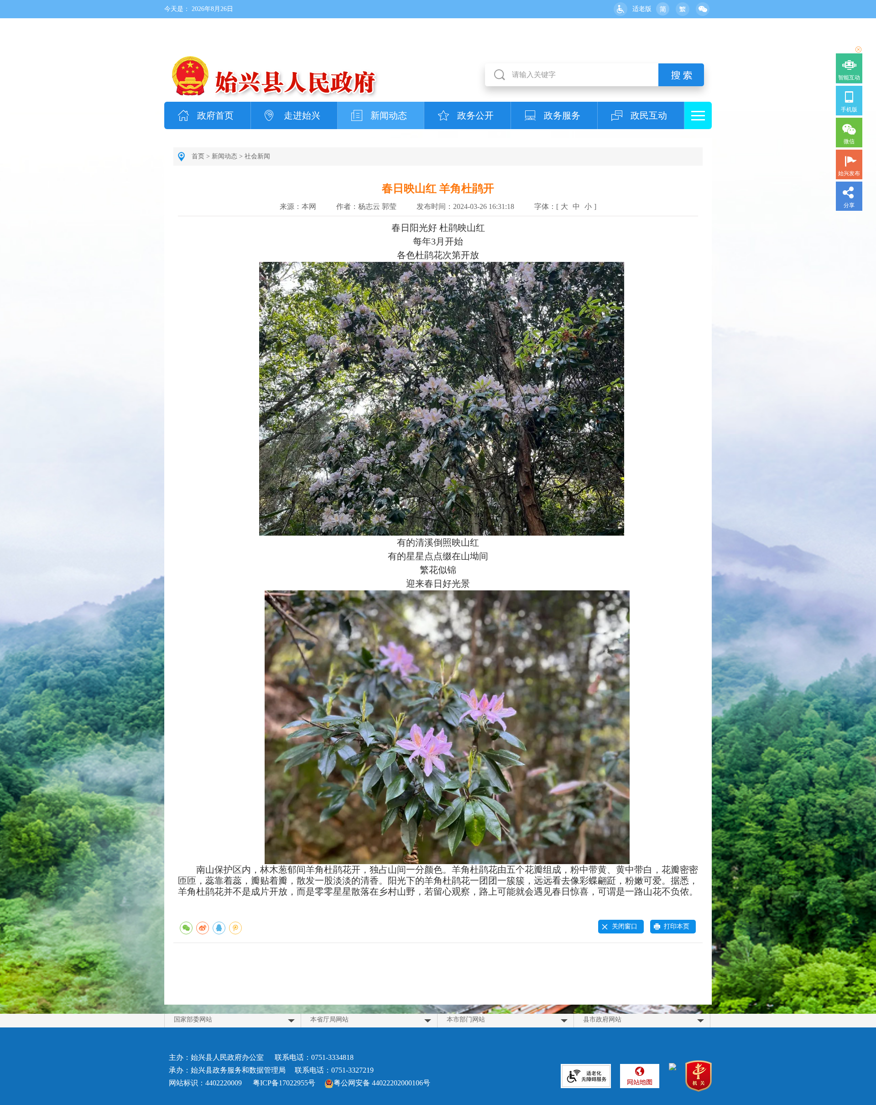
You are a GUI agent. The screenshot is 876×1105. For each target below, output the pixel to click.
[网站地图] (639, 1076)
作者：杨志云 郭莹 (366, 206)
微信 (849, 141)
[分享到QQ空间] (235, 928)
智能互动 (849, 77)
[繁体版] (682, 9)
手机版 (849, 109)
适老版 (642, 8)
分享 (849, 205)
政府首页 (215, 115)
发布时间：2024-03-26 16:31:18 (465, 206)
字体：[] (565, 206)
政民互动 (649, 115)
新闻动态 (388, 115)
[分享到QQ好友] (219, 928)
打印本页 (676, 926)
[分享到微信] (186, 928)
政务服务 (562, 115)
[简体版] (662, 9)
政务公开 (475, 115)
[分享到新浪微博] (202, 928)
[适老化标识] (586, 1076)
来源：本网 (298, 206)
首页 (198, 156)
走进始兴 (302, 115)
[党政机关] (698, 1077)
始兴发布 (849, 173)
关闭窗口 (624, 926)
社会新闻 (257, 156)
